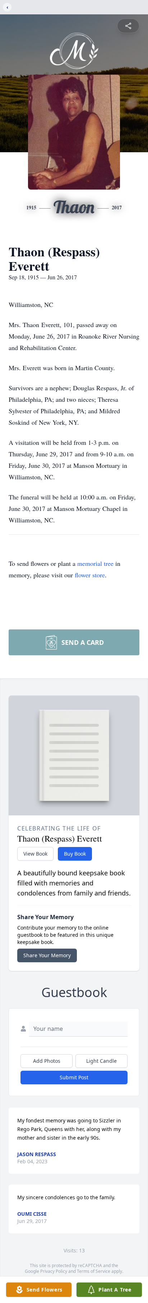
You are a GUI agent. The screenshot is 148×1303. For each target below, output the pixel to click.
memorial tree (95, 563)
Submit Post (74, 1077)
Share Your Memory (47, 955)
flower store (90, 575)
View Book (35, 853)
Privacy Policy (53, 1271)
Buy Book (75, 853)
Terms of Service (93, 1271)
